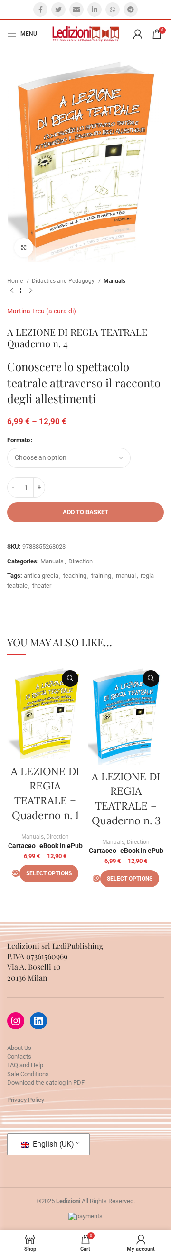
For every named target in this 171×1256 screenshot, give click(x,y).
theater (41, 585)
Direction (80, 561)
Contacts (19, 1056)
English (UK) (52, 1144)
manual (126, 575)
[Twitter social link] (58, 9)
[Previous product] (12, 291)
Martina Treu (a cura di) (41, 311)
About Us (19, 1047)
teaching (74, 575)
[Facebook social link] (40, 9)
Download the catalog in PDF (46, 1082)
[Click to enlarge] (23, 247)
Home (15, 281)
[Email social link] (76, 9)
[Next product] (31, 291)
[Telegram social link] (131, 9)
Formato (18, 440)
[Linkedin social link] (94, 9)
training (101, 575)
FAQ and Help (25, 1065)
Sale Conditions (28, 1074)
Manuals (114, 281)
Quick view (70, 678)
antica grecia (41, 575)
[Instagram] (15, 1020)
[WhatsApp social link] (112, 9)
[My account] (137, 33)
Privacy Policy (25, 1099)
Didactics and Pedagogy (64, 281)
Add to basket (85, 512)
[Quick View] (15, 873)
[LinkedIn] (38, 1020)
